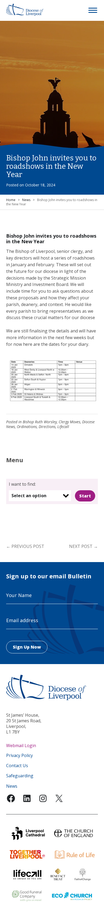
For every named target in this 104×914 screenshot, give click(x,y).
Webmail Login (21, 745)
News (26, 200)
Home (10, 200)
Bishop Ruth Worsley (40, 421)
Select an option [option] (28, 496)
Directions (47, 426)
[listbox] (40, 495)
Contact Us (17, 765)
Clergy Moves (69, 421)
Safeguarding (19, 776)
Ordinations (27, 426)
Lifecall (63, 426)
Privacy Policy (19, 755)
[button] (93, 10)
